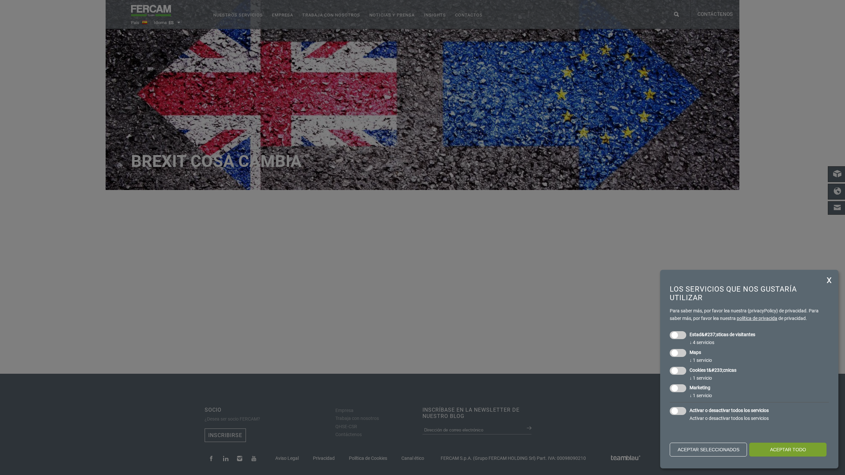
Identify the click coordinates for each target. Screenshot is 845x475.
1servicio (701, 360)
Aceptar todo (788, 449)
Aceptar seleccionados (708, 449)
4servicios (702, 342)
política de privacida (757, 318)
